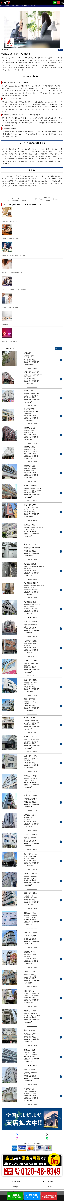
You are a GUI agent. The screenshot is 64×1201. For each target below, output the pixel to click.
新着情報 (7, 5)
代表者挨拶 (48, 1181)
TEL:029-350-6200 (32, 771)
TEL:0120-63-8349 (32, 461)
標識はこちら (58, 348)
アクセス (49, 1187)
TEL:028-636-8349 (32, 849)
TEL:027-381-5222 (32, 656)
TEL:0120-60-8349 (32, 540)
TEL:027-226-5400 (32, 695)
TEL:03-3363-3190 (32, 443)
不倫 (3, 60)
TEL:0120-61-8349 (32, 714)
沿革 (17, 1187)
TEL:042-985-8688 (32, 368)
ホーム (1, 5)
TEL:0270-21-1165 (32, 636)
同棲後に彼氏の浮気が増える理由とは (16, 199)
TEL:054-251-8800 (32, 889)
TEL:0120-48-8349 (32, 387)
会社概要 (16, 1181)
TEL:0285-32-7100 (32, 869)
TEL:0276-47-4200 (32, 676)
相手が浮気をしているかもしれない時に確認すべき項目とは (47, 199)
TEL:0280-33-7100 (32, 810)
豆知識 (12, 5)
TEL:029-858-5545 (32, 752)
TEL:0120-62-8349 (32, 1084)
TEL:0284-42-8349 (32, 830)
